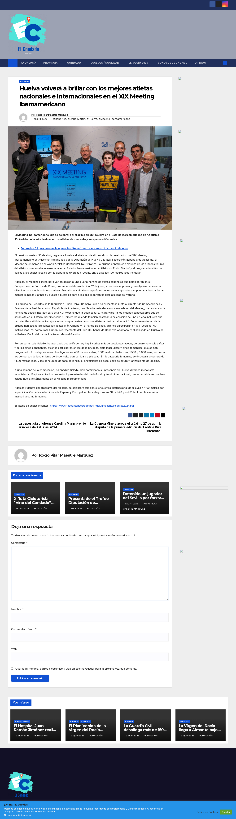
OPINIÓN (200, 62)
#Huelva (92, 118)
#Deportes (59, 118)
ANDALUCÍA (28, 62)
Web (14, 648)
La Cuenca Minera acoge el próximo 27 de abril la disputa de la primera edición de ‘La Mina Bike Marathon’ (126, 427)
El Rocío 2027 (139, 62)
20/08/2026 (23, 735)
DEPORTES (24, 81)
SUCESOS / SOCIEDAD (105, 62)
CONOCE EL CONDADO (173, 62)
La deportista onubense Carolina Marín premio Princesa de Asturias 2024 (52, 425)
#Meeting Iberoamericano (114, 118)
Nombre (17, 609)
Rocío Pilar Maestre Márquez (52, 114)
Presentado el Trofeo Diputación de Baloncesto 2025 (88, 502)
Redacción (40, 508)
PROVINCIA (50, 62)
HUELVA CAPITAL (22, 721)
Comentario (19, 542)
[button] (220, 62)
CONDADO (74, 62)
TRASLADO (184, 721)
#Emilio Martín (76, 118)
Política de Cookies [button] (207, 812)
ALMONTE (74, 721)
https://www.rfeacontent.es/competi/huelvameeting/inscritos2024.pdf (92, 405)
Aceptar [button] (226, 812)
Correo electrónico (24, 629)
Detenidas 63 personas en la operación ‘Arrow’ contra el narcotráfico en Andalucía (74, 248)
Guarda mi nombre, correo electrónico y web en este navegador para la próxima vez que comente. (76, 668)
